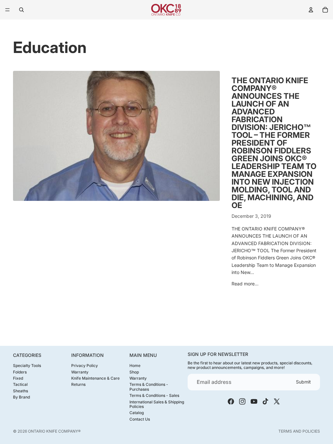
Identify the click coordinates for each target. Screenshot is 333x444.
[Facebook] (231, 401)
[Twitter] (277, 401)
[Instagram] (242, 401)
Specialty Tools (27, 365)
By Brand (21, 397)
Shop (134, 371)
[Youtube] (254, 401)
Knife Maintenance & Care (95, 378)
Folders (20, 371)
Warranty (79, 371)
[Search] (21, 10)
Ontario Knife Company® (54, 431)
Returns (78, 384)
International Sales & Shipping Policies (156, 404)
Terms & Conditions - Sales (154, 395)
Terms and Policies (299, 431)
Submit (303, 382)
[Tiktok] (265, 401)
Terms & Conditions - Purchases (148, 386)
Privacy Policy (84, 365)
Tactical (20, 384)
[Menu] (7, 9)
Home (134, 365)
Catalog (136, 412)
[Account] (311, 10)
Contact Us (139, 418)
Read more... (245, 283)
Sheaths (20, 390)
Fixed (18, 378)
